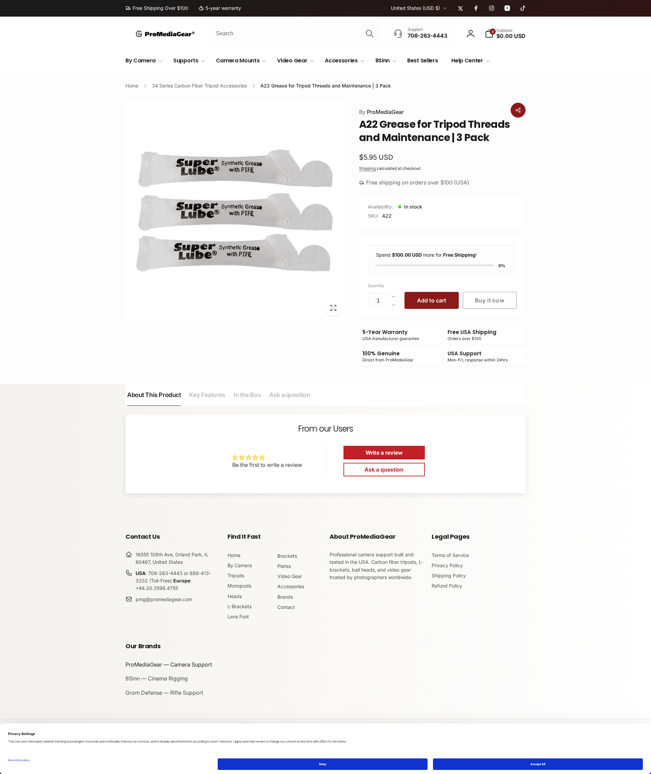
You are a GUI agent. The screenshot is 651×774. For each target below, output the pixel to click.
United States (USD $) (415, 8)
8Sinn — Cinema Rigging (156, 678)
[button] (505, 33)
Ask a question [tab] (289, 394)
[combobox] (294, 33)
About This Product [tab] (154, 394)
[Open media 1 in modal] (235, 210)
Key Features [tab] (207, 394)
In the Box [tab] (247, 394)
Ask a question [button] (383, 469)
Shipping (367, 168)
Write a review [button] (384, 452)
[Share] (518, 110)
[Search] (369, 33)
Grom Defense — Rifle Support (164, 692)
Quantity (376, 285)
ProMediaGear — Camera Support (168, 664)
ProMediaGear (381, 111)
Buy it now (489, 300)
